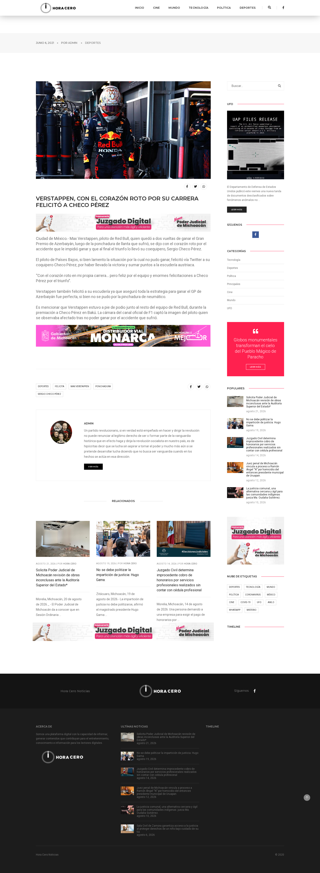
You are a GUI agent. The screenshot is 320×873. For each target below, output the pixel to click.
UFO (229, 308)
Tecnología (198, 7)
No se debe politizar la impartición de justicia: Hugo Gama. (117, 575)
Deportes (248, 7)
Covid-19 (246, 602)
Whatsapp (234, 610)
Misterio (251, 610)
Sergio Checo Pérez (49, 394)
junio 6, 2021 (45, 42)
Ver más (93, 466)
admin (72, 42)
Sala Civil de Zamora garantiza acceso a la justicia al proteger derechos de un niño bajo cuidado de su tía (168, 828)
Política (224, 7)
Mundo (174, 7)
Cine (156, 7)
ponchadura (103, 386)
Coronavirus (253, 594)
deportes (43, 386)
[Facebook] (282, 7)
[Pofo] (58, 7)
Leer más (237, 209)
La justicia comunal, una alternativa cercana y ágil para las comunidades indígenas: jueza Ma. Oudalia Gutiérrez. (167, 809)
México (271, 594)
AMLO (271, 602)
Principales (233, 284)
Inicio (139, 7)
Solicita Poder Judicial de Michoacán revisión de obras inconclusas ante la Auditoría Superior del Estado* (58, 577)
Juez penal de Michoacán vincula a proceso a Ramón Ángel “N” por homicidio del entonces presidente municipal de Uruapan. (164, 790)
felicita (59, 386)
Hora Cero (69, 563)
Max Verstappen (80, 386)
